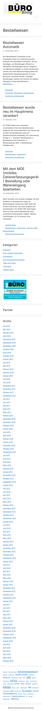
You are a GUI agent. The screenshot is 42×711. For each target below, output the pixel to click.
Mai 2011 (6, 611)
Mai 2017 (6, 406)
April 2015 (7, 462)
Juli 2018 (6, 379)
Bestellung (18, 93)
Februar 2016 (8, 439)
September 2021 (9, 343)
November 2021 (9, 339)
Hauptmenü (21, 154)
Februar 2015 (8, 469)
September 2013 (9, 518)
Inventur (30, 228)
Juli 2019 (6, 362)
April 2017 (7, 409)
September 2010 (9, 638)
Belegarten (31, 674)
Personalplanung (10, 693)
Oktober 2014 (8, 478)
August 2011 (8, 601)
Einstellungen (21, 681)
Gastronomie (10, 683)
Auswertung (11, 674)
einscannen (21, 228)
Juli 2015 (6, 455)
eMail (27, 681)
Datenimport (6, 681)
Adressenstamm (13, 672)
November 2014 (9, 475)
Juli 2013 (6, 525)
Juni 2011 (6, 608)
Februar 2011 (8, 621)
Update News (10, 225)
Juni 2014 (7, 492)
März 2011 (7, 618)
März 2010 (7, 658)
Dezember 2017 (9, 386)
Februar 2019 (8, 369)
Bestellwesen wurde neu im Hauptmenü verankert (19, 111)
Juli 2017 (6, 399)
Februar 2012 (8, 581)
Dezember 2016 (9, 419)
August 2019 (8, 359)
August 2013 (8, 522)
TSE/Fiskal (7, 266)
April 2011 (7, 614)
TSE (27, 696)
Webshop (15, 699)
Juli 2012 (6, 565)
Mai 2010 (6, 651)
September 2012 (9, 558)
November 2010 (9, 631)
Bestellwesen (28, 93)
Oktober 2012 (8, 555)
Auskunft (5, 674)
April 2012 (7, 575)
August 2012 (8, 561)
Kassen (13, 687)
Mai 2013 (6, 532)
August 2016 (8, 429)
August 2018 (8, 376)
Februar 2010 (8, 661)
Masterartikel (6, 691)
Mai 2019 (6, 366)
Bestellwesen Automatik (13, 45)
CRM (28, 677)
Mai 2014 (6, 495)
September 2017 (9, 396)
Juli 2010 (6, 644)
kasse (7, 687)
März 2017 (7, 412)
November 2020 (9, 346)
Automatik (9, 93)
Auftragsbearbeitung (28, 671)
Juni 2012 (6, 568)
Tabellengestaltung (18, 696)
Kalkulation (35, 683)
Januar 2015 (8, 472)
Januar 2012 (8, 585)
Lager (17, 687)
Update (30, 696)
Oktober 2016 (8, 425)
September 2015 (9, 452)
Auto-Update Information (13, 253)
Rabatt (24, 693)
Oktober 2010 (8, 634)
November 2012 (9, 551)
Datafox (34, 677)
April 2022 (7, 336)
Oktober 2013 (8, 515)
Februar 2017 (8, 415)
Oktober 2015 (8, 449)
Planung (20, 693)
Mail (29, 687)
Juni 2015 (6, 459)
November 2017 (9, 389)
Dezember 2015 (9, 445)
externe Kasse (33, 681)
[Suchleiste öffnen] (30, 18)
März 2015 (7, 465)
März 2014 (7, 502)
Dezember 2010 (9, 628)
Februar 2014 (8, 505)
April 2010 (7, 654)
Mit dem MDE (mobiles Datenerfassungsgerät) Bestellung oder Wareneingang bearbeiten (21, 179)
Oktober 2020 (8, 349)
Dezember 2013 (9, 508)
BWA (24, 677)
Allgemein (9, 90)
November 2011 (9, 591)
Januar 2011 (7, 624)
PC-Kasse (27, 690)
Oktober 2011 (8, 595)
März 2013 (7, 538)
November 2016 (9, 422)
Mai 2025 (6, 329)
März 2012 (7, 578)
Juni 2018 (6, 382)
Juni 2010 (7, 648)
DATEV (13, 680)
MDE (35, 228)
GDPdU (16, 683)
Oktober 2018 (8, 372)
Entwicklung (7, 256)
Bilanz (20, 677)
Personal (36, 691)
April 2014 (7, 498)
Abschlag (5, 672)
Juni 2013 (7, 528)
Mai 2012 (6, 571)
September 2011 (9, 598)
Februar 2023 (8, 333)
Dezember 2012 (9, 548)
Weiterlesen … (8, 84)
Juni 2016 (7, 432)
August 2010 (8, 641)
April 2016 (7, 435)
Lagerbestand (23, 687)
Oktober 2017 (8, 392)
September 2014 (9, 482)
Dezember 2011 (9, 588)
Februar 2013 (8, 541)
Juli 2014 (6, 488)
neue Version (18, 691)
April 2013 (7, 535)
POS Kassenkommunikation (14, 260)
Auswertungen (21, 674)
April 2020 (7, 353)
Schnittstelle (30, 693)
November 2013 (9, 512)
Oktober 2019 (8, 356)
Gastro (4, 683)
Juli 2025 (6, 326)
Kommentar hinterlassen (14, 96)
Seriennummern (7, 696)
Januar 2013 (8, 545)
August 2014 (8, 485)
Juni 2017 (6, 402)
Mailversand (35, 687)
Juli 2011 (6, 604)
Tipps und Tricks (9, 263)
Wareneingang (8, 231)
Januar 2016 (8, 442)
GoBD (22, 683)
